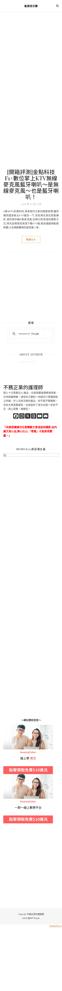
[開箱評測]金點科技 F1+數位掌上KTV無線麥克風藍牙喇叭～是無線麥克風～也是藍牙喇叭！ (31, 184)
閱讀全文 (31, 239)
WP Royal (34, 918)
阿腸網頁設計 (55, 926)
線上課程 (8, 776)
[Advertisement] (31, 50)
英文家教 (8, 726)
